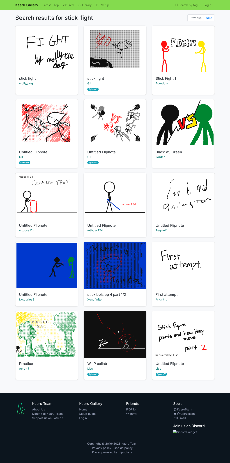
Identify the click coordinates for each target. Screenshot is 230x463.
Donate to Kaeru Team (47, 413)
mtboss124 (26, 230)
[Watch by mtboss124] (46, 196)
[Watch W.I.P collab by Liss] (115, 334)
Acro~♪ (24, 368)
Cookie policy (123, 448)
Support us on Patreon (47, 418)
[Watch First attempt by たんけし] (183, 265)
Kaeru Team (129, 443)
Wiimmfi (131, 413)
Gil (89, 83)
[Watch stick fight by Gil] (115, 49)
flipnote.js (125, 452)
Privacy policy (101, 448)
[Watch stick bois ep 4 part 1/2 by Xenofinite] (115, 265)
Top (56, 5)
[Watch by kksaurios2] (46, 265)
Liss (90, 368)
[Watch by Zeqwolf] (183, 196)
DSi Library (84, 5)
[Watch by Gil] (46, 122)
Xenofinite (94, 299)
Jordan (160, 157)
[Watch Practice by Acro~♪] (46, 334)
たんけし (161, 299)
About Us (38, 409)
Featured (68, 5)
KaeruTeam (184, 409)
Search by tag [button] (189, 5)
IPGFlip (131, 409)
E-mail (181, 418)
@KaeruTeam (186, 413)
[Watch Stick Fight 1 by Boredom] (183, 49)
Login (83, 418)
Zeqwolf (161, 230)
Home (83, 409)
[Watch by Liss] (183, 334)
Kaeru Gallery (26, 5)
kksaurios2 (26, 299)
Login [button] (207, 5)
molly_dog (26, 83)
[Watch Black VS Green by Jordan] (183, 122)
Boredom (162, 83)
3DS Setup (102, 5)
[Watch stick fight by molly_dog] (46, 49)
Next (209, 18)
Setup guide (87, 413)
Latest (46, 5)
